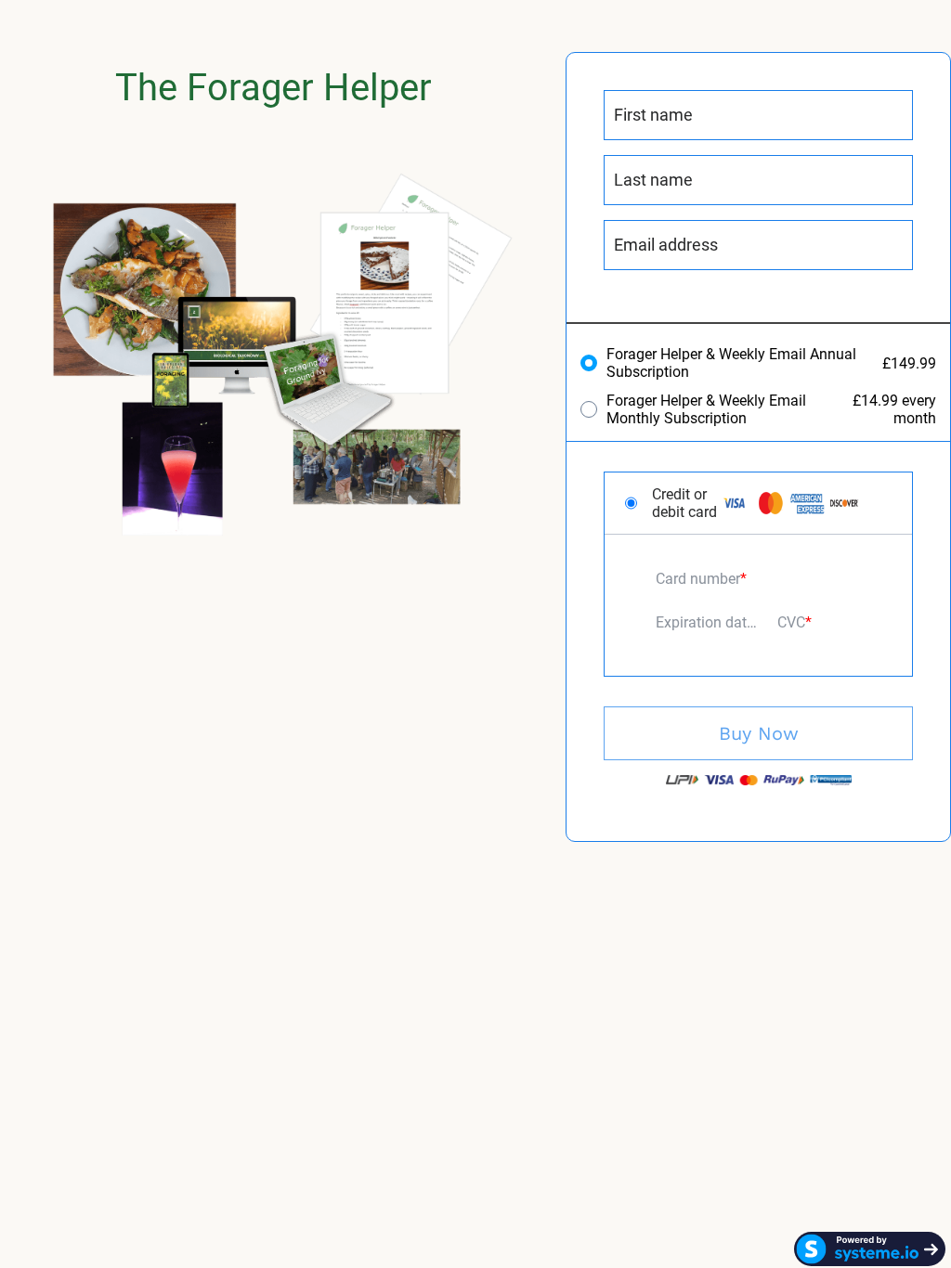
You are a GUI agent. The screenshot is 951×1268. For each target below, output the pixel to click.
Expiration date (705, 622)
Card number (698, 579)
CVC (791, 622)
